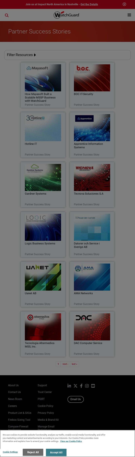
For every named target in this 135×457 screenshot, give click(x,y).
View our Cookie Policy (71, 441)
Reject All (33, 452)
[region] (67, 443)
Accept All (56, 452)
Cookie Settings (10, 452)
